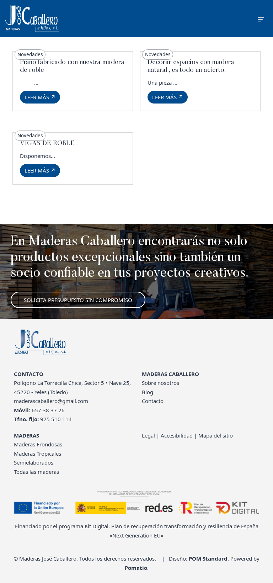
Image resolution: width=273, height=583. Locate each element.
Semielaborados (33, 462)
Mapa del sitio (215, 435)
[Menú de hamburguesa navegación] (261, 18)
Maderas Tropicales (37, 453)
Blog (147, 392)
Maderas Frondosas (38, 444)
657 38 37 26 (48, 410)
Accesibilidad (177, 435)
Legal (148, 435)
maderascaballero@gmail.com (51, 400)
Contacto (153, 400)
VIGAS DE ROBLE (47, 143)
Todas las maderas (36, 471)
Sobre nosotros (160, 382)
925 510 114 (56, 419)
